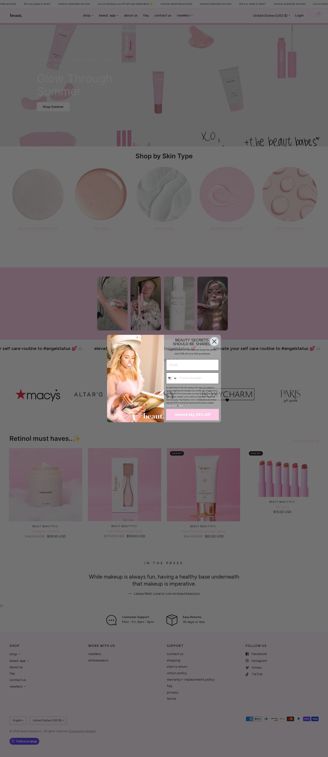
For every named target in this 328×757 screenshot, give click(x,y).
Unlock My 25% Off (193, 414)
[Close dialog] (214, 341)
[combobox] (171, 378)
